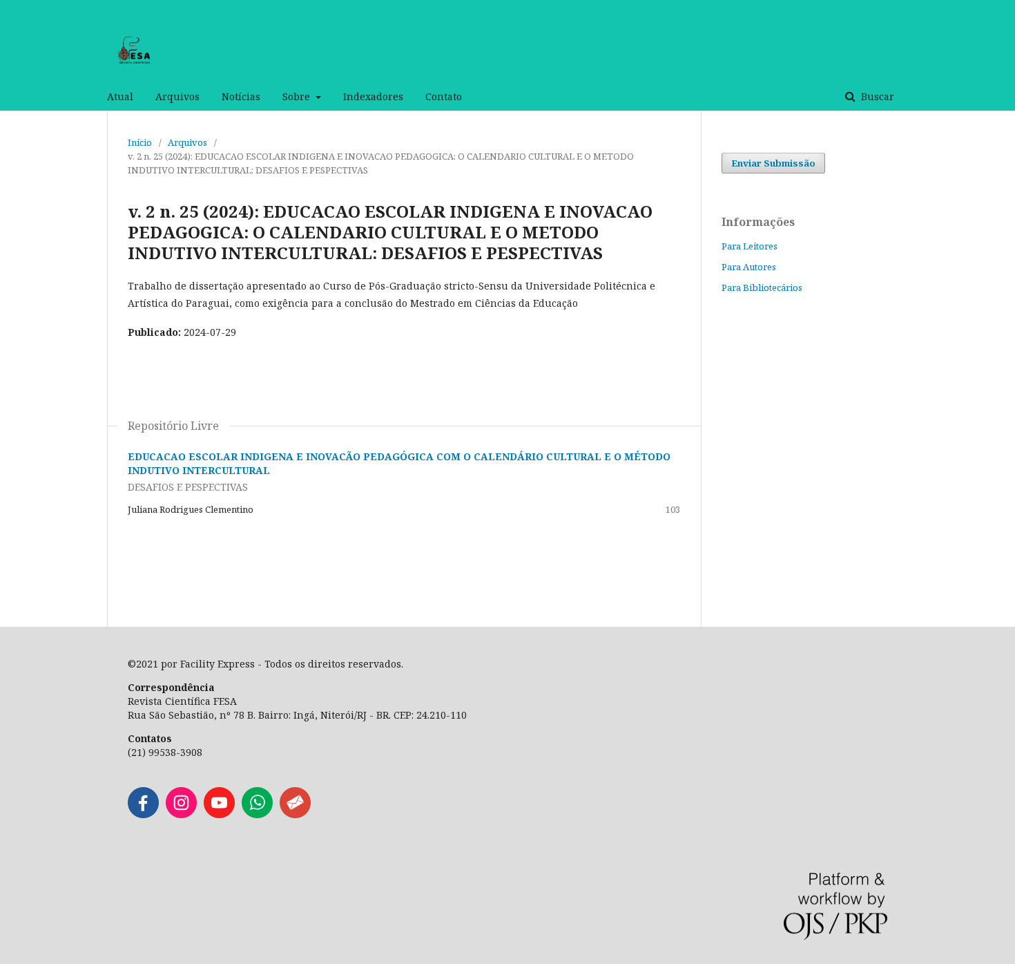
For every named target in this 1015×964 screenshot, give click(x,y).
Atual (120, 96)
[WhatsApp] (257, 814)
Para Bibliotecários (762, 287)
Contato (443, 96)
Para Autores (749, 267)
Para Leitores (749, 246)
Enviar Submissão (773, 163)
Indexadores (373, 96)
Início (140, 142)
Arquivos (177, 96)
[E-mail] (295, 814)
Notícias (241, 96)
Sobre (297, 96)
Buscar (876, 96)
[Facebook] (143, 814)
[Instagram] (181, 814)
